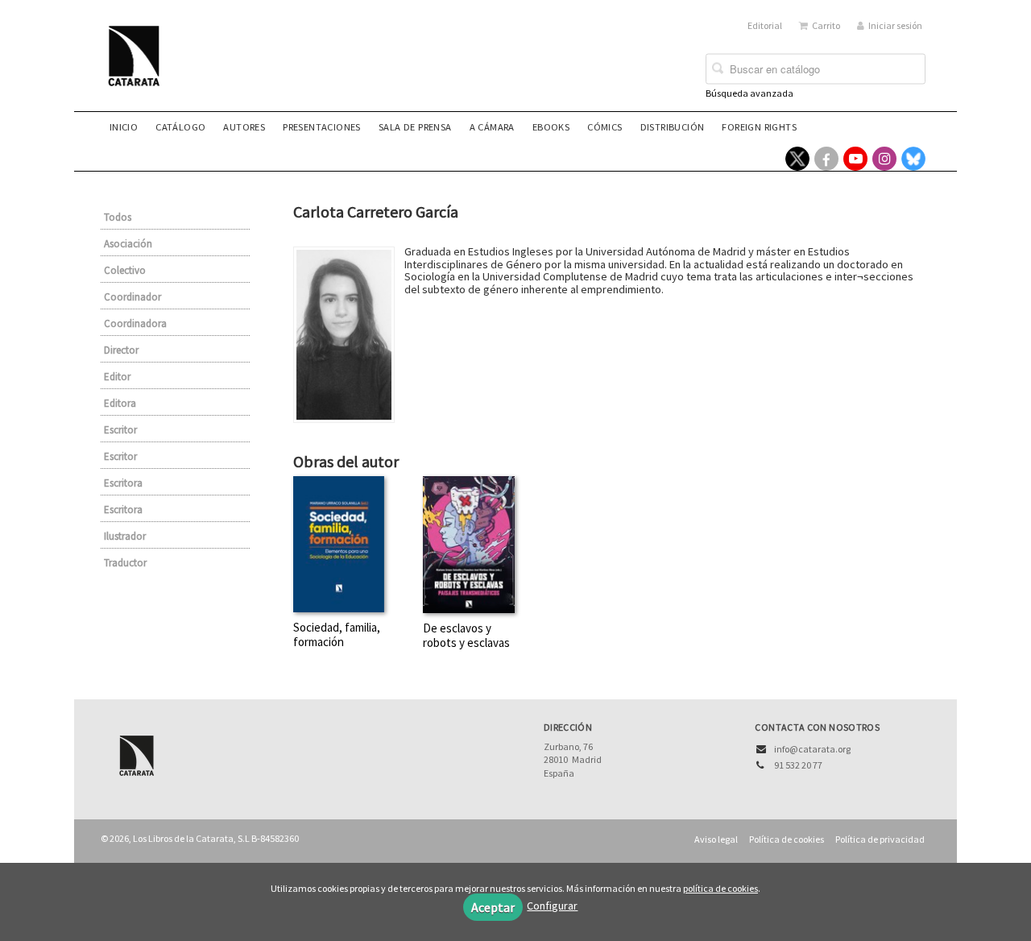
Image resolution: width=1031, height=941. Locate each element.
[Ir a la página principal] (138, 66)
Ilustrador (125, 536)
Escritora (123, 483)
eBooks (550, 127)
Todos (117, 217)
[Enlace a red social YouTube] (855, 159)
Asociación (128, 244)
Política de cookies (786, 839)
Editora (120, 403)
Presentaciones (322, 127)
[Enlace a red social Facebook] (826, 159)
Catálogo (180, 127)
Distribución (672, 127)
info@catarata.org (812, 749)
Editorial (764, 25)
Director (121, 350)
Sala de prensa (415, 127)
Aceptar (493, 907)
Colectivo (125, 270)
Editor (117, 376)
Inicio (124, 127)
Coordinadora (135, 323)
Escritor (120, 430)
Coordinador (132, 297)
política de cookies (720, 888)
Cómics (604, 127)
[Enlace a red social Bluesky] (913, 159)
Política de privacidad (880, 839)
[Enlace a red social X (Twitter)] (797, 159)
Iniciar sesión (895, 25)
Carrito (826, 25)
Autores (244, 127)
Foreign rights (759, 127)
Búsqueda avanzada (749, 93)
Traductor (125, 563)
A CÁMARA (492, 127)
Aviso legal (716, 839)
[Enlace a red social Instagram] (884, 159)
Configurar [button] (552, 905)
